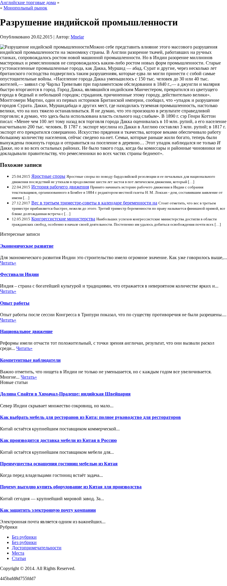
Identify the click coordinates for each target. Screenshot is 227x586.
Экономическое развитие (26, 245)
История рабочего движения (60, 186)
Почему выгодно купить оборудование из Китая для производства (71, 486)
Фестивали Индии (19, 274)
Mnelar (77, 36)
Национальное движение (26, 331)
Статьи (19, 558)
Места (18, 553)
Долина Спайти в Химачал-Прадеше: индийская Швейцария (65, 393)
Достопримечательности (36, 547)
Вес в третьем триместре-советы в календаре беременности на (94, 202)
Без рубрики (24, 537)
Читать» (8, 262)
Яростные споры (48, 176)
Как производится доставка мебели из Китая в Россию (58, 440)
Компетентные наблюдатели (30, 360)
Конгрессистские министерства (63, 218)
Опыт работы (15, 303)
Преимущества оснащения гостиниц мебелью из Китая (59, 463)
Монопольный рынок (25, 7)
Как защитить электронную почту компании (48, 510)
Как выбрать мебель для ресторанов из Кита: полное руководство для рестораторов (90, 417)
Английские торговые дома (28, 2)
